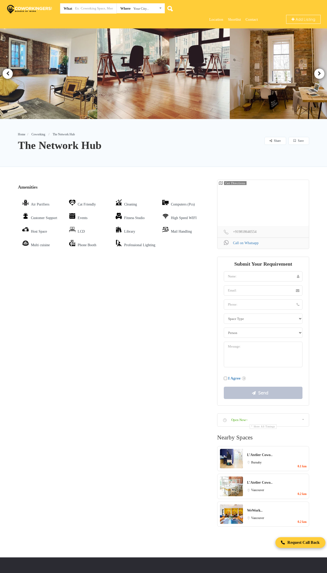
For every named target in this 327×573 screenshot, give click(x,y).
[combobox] (141, 9)
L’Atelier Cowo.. (260, 455)
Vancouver (257, 490)
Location (216, 19)
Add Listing (305, 19)
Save (300, 141)
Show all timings (264, 426)
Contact (252, 19)
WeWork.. (255, 510)
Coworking (38, 134)
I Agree (234, 378)
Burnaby (256, 462)
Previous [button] (7, 73)
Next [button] (319, 73)
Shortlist (234, 19)
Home (21, 134)
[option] (164, 73)
